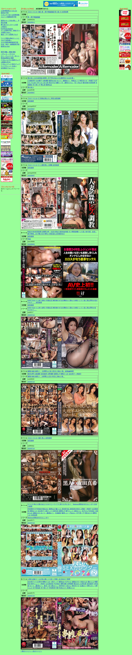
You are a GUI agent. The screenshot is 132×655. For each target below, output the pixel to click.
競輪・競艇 (8, 52)
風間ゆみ (49, 85)
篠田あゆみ (53, 81)
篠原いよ (65, 513)
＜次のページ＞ (36, 651)
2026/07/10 (31, 595)
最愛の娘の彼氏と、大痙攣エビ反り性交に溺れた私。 (46, 376)
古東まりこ (77, 511)
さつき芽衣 (38, 582)
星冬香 (64, 509)
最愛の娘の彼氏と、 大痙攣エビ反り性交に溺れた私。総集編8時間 (51, 371)
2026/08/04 (31, 244)
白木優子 (39, 81)
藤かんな (58, 509)
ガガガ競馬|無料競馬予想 (9, 42)
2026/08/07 (31, 92)
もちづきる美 (44, 83)
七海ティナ (48, 511)
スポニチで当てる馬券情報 (10, 15)
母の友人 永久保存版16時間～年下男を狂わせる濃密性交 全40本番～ (51, 78)
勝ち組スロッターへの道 (9, 24)
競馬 (2, 52)
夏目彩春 (86, 83)
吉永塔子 (72, 374)
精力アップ (16, 64)
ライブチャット (6, 66)
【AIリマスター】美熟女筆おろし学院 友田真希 (44, 98)
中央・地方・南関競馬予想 (10, 44)
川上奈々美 (35, 83)
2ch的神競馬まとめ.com (9, 11)
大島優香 (45, 81)
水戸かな (85, 511)
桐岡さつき (64, 374)
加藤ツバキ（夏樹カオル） (64, 83)
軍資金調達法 (5, 58)
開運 (12, 58)
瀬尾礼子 (57, 374)
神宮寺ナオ (83, 81)
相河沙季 (31, 374)
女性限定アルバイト (8, 68)
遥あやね (52, 83)
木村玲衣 (55, 511)
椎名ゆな (45, 509)
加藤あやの (36, 513)
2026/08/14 (31, 22)
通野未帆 (63, 584)
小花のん (68, 586)
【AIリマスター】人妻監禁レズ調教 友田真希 (43, 165)
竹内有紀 (91, 511)
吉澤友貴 (83, 584)
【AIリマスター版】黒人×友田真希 (40, 438)
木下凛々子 (36, 85)
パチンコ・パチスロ (8, 54)
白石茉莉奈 (50, 584)
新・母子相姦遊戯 (34, 17)
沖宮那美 (31, 509)
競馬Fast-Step (5, 46)
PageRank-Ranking (7, 28)
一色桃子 (91, 81)
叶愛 (57, 588)
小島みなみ (84, 582)
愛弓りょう (69, 511)
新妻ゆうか (33, 511)
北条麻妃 (58, 513)
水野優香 (50, 374)
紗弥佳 (77, 509)
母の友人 (31, 87)
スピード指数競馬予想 (8, 17)
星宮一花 (47, 586)
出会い (14, 66)
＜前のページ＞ (25, 651)
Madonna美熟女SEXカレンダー (38, 517)
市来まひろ (88, 513)
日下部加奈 (38, 509)
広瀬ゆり (83, 586)
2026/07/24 (31, 315)
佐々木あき (78, 83)
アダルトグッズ (6, 64)
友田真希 (92, 83)
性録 (29, 239)
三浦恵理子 (31, 81)
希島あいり (75, 81)
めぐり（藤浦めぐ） (64, 81)
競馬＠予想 (5, 13)
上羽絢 (82, 509)
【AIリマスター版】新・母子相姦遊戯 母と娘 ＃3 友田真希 (48, 12)
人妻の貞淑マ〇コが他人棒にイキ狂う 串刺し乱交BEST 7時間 (49, 579)
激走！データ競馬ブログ (9, 34)
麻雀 (14, 52)
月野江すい (90, 586)
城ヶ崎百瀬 (71, 509)
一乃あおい (72, 513)
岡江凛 (43, 85)
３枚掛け (4, 27)
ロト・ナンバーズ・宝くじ (10, 56)
